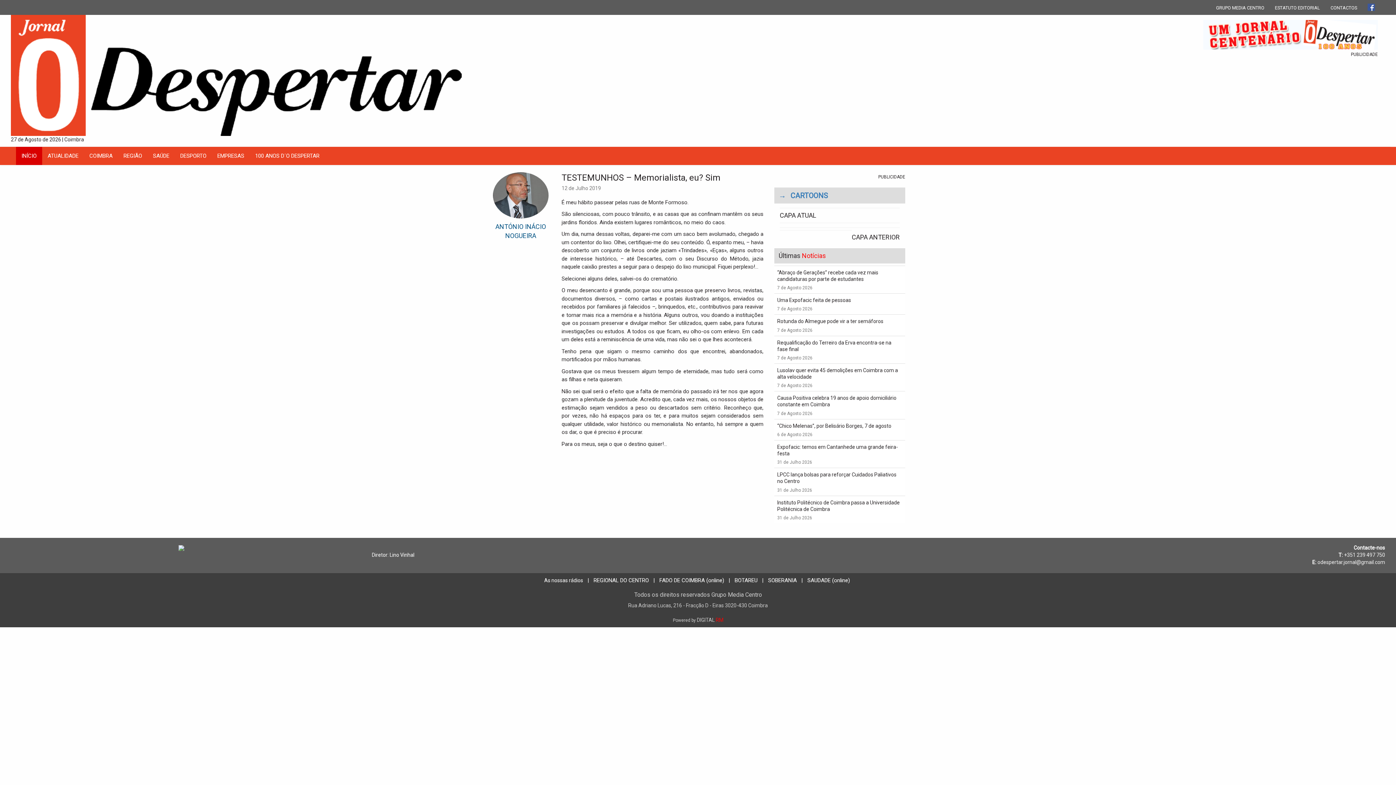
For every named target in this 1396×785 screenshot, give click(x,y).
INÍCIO (29, 156)
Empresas (230, 156)
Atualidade (63, 156)
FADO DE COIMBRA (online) (691, 580)
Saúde (161, 156)
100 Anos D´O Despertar (287, 156)
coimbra (101, 156)
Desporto (193, 156)
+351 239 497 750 (1364, 555)
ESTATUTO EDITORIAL (1297, 8)
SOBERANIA (782, 580)
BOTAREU (746, 580)
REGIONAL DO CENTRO (621, 580)
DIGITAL (698, 620)
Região (133, 156)
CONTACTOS (1344, 8)
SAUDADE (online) (828, 580)
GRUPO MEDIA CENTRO (1240, 8)
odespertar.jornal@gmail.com (1351, 562)
